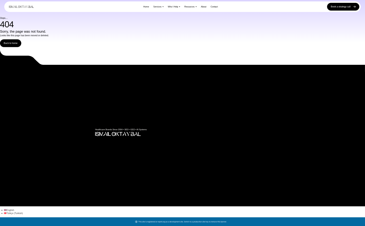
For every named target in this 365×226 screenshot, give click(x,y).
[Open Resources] (196, 6)
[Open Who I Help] (179, 6)
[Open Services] (163, 6)
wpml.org (161, 222)
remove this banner (218, 222)
